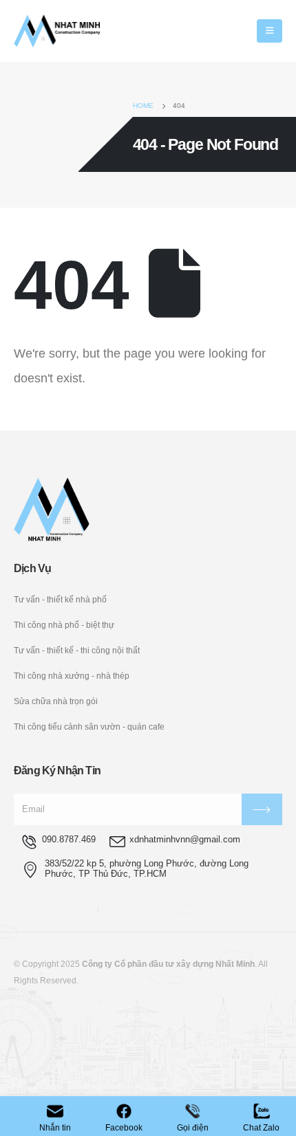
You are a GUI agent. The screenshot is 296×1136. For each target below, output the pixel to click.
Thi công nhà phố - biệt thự (64, 624)
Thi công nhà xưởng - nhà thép (71, 675)
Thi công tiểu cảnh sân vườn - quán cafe (89, 726)
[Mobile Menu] (269, 31)
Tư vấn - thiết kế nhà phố (60, 599)
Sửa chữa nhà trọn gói (56, 701)
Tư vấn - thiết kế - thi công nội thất (77, 650)
